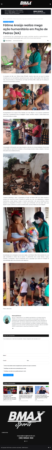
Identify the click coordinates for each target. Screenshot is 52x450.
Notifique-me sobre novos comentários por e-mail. (15, 368)
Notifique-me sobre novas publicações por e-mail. (15, 371)
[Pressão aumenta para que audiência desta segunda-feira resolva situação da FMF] (26, 390)
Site (28, 360)
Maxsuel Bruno (8, 40)
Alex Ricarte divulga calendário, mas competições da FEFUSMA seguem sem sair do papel (9, 397)
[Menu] (1, 4)
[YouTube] (25, 441)
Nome (4, 355)
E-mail (5, 360)
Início (5, 18)
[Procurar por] (50, 4)
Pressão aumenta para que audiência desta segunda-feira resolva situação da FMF (26, 397)
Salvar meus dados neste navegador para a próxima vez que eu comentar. (20, 365)
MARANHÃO (9, 18)
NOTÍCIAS (11, 21)
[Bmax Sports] (26, 4)
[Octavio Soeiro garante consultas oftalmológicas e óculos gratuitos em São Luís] (42, 390)
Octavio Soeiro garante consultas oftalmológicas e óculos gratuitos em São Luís (42, 397)
